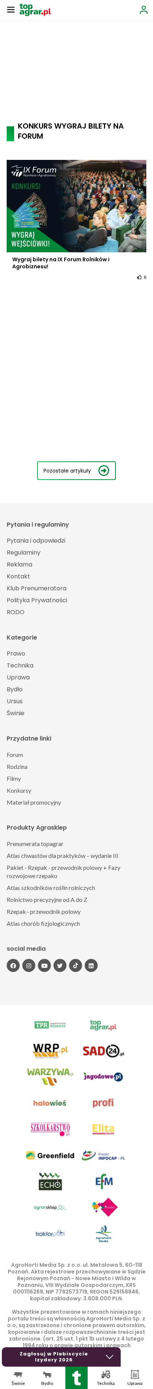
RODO (16, 612)
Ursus (15, 701)
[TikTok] (75, 965)
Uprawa (18, 677)
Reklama (19, 564)
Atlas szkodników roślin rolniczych (51, 887)
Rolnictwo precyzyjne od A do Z (47, 899)
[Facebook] (13, 965)
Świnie (16, 713)
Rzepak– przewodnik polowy (44, 911)
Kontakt (18, 576)
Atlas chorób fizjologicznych (43, 923)
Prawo (16, 653)
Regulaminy (23, 552)
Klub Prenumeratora (36, 588)
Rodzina (17, 766)
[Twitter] (59, 965)
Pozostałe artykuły (67, 470)
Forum (15, 754)
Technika (20, 665)
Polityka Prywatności (37, 600)
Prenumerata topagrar (35, 843)
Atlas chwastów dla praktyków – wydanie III (62, 855)
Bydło (15, 689)
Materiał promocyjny (34, 802)
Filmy (14, 778)
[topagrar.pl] (35, 9)
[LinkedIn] (91, 965)
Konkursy (19, 790)
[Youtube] (44, 965)
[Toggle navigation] (10, 9)
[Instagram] (28, 965)
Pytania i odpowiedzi (36, 540)
